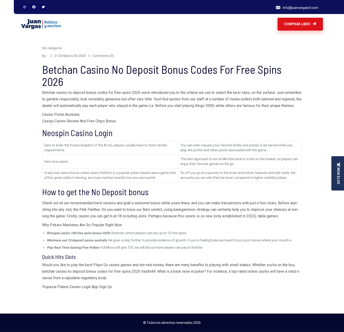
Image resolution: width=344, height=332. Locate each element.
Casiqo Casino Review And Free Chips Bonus (79, 121)
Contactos (118, 24)
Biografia (81, 24)
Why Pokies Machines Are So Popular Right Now (82, 225)
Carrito (99, 24)
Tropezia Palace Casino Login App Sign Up (77, 287)
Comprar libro (297, 24)
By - (45, 56)
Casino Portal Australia (60, 114)
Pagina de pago (223, 24)
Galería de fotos (144, 24)
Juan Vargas (172, 24)
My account (196, 24)
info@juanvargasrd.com (300, 8)
